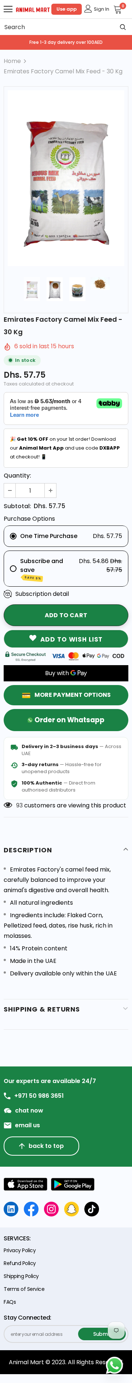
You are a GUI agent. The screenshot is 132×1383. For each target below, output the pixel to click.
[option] (66, 178)
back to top (46, 1146)
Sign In (101, 9)
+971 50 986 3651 (39, 1096)
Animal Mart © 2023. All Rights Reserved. (66, 1362)
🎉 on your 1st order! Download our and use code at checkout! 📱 (65, 448)
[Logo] (33, 9)
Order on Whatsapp (69, 719)
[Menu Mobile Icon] (8, 9)
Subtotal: (17, 506)
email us (27, 1125)
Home (12, 61)
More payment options (72, 695)
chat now (29, 1110)
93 (19, 805)
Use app (66, 9)
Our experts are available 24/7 (50, 1081)
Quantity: (17, 475)
